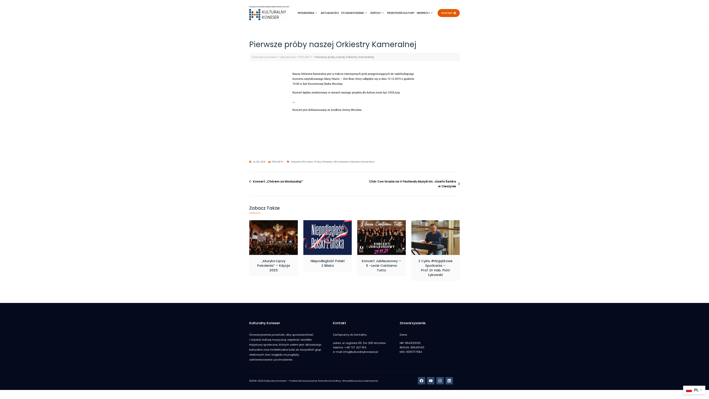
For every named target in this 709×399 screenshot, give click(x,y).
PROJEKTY (277, 161)
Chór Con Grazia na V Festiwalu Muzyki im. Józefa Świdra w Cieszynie (412, 183)
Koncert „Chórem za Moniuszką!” (278, 181)
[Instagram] (440, 380)
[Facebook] (421, 380)
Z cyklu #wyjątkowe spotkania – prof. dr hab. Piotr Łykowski (435, 268)
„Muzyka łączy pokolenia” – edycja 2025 (273, 265)
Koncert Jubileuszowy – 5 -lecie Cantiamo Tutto (381, 265)
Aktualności (330, 13)
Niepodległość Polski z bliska (328, 263)
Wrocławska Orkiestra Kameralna (354, 161)
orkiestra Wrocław (302, 161)
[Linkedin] (449, 380)
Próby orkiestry (323, 161)
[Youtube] (430, 380)
